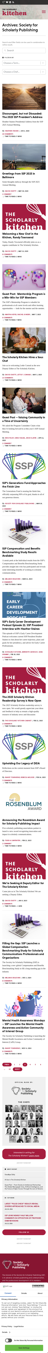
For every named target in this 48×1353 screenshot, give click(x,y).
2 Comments (7, 724)
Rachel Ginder (24, 314)
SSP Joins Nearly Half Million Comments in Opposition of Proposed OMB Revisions (23, 1218)
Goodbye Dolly (10, 1174)
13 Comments (7, 378)
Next (17, 1069)
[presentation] (24, 97)
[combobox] (22, 62)
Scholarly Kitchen (13, 652)
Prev (7, 1065)
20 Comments (7, 134)
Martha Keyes (11, 314)
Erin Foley (9, 438)
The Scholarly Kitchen (14, 12)
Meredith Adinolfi (30, 652)
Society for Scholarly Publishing (19, 503)
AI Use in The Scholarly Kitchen (15, 1180)
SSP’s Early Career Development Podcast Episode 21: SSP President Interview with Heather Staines (22, 625)
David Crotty (10, 191)
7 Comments (7, 780)
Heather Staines (12, 131)
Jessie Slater (31, 438)
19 (10, 1069)
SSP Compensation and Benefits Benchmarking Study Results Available (21, 552)
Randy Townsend (12, 777)
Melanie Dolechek (12, 579)
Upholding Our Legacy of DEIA (21, 763)
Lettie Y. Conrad (24, 375)
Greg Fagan (20, 438)
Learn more (34, 1155)
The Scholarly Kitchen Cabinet (18, 721)
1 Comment (6, 194)
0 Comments (7, 254)
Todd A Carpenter (12, 840)
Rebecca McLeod (27, 777)
